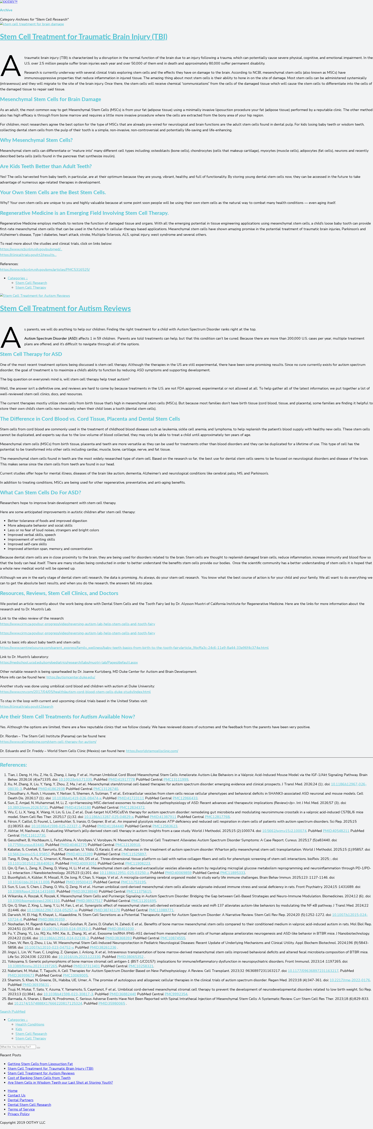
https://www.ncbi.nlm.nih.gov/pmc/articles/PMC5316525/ (45, 269)
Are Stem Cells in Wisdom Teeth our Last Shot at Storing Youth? (60, 1082)
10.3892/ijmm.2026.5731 (28, 807)
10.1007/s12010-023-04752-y (48, 947)
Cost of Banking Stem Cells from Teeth (39, 1078)
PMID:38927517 (89, 900)
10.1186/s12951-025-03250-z (124, 872)
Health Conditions (30, 1024)
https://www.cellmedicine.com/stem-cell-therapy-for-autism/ (48, 741)
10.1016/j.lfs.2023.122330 (79, 956)
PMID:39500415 (79, 882)
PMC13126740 (105, 788)
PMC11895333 (232, 872)
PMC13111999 (176, 779)
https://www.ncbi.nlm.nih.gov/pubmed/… (31, 249)
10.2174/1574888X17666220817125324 (48, 1003)
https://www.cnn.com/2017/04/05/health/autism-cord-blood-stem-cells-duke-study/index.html (75, 691)
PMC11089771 (161, 910)
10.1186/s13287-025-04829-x (108, 816)
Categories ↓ (18, 278)
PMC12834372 (132, 807)
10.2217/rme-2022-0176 (350, 980)
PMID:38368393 (118, 938)
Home (12, 1090)
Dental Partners (20, 1100)
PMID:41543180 (77, 807)
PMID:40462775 (73, 844)
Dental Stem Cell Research (29, 1104)
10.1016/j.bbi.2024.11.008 (29, 882)
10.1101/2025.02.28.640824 (31, 863)
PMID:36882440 (123, 994)
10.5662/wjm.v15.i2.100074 (284, 830)
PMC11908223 (137, 863)
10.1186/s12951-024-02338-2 (64, 938)
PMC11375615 (138, 891)
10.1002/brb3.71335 (75, 779)
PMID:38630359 (51, 919)
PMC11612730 (33, 835)
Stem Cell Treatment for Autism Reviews (65, 308)
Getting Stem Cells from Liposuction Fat (40, 1064)
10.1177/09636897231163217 (313, 970)
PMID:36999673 (21, 975)
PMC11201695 (143, 900)
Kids (19, 1029)
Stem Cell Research (31, 283)
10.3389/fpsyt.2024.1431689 (31, 891)
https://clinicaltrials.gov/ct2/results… (28, 255)
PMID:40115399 (79, 854)
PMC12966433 (185, 798)
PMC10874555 (172, 938)
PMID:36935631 (36, 984)
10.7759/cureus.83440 (26, 844)
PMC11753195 (133, 882)
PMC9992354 (176, 994)
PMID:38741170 (107, 910)
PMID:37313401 (86, 966)
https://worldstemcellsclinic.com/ (152, 751)
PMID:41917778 (121, 779)
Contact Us (16, 1095)
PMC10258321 (141, 966)
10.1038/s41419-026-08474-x (76, 798)
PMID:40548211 (336, 830)
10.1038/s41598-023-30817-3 (68, 994)
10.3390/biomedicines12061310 (34, 900)
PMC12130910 (127, 844)
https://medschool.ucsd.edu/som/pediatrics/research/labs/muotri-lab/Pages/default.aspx (69, 662)
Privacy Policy (19, 1114)
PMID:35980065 (111, 1003)
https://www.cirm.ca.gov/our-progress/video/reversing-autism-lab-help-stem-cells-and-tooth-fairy (77, 624)
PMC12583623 (165, 826)
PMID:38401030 (120, 928)
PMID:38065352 (130, 956)
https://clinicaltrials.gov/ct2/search (26, 706)
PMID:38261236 (103, 947)
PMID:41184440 (110, 826)
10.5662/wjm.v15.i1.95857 (29, 854)
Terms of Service (21, 1109)
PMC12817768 (217, 816)
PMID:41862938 (51, 788)
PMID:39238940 (84, 891)
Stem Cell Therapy (31, 287)
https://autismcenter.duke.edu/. (70, 677)
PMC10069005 (75, 975)
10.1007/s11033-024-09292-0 (66, 928)
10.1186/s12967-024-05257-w (52, 910)
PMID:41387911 (163, 816)
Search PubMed (12, 1011)
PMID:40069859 (178, 872)
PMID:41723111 (131, 798)
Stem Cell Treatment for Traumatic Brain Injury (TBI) (83, 37)
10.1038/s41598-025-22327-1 (56, 826)
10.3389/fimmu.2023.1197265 (32, 966)
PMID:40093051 (83, 863)
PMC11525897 (133, 854)
